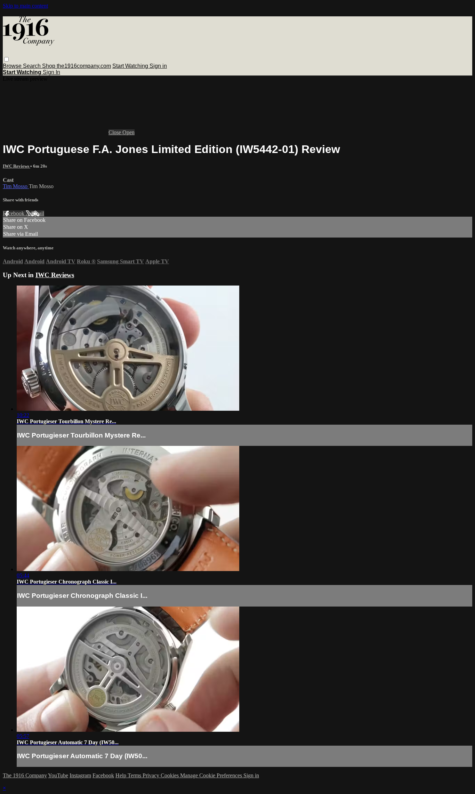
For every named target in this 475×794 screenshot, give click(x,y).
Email (37, 213)
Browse (13, 66)
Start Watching (131, 66)
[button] (6, 59)
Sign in (158, 66)
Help (121, 775)
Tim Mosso (16, 186)
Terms (135, 775)
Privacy (152, 775)
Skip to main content (25, 6)
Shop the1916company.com (76, 66)
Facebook (14, 213)
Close (115, 132)
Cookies (170, 775)
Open (128, 132)
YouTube (58, 775)
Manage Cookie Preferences (211, 775)
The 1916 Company (25, 775)
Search (32, 66)
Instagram (80, 775)
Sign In (51, 72)
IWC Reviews (16, 166)
